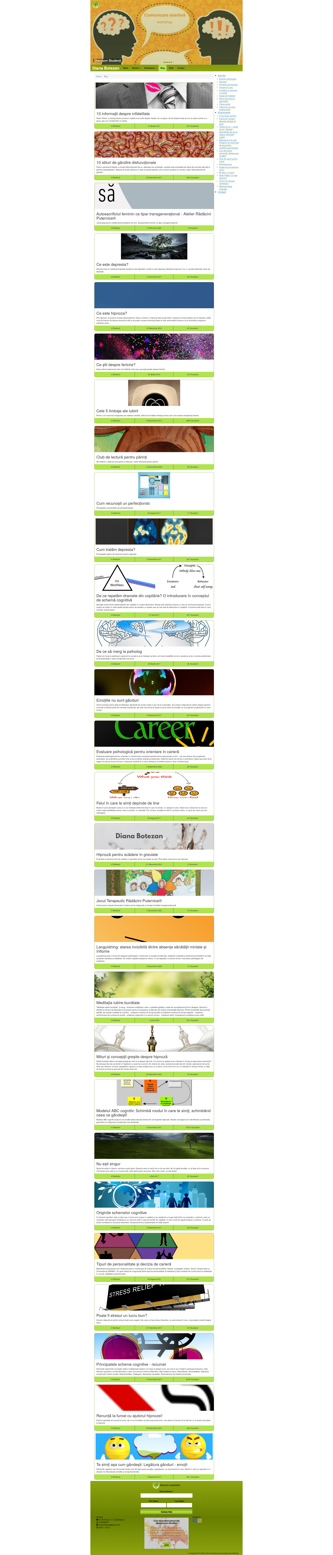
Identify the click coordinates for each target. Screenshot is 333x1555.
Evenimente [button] (149, 68)
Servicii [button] (135, 68)
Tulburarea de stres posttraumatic (227, 108)
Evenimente (224, 112)
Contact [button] (180, 68)
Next (206, 29)
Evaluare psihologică (227, 79)
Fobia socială (224, 104)
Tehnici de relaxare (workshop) (227, 182)
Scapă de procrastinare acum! (228, 168)
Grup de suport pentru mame (228, 160)
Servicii (222, 75)
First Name (153, 1501)
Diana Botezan (105, 68)
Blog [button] (163, 68)
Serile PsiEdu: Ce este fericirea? (228, 176)
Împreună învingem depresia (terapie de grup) (227, 121)
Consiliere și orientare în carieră (228, 91)
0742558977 (104, 1522)
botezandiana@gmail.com (109, 1524)
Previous (127, 29)
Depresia (223, 81)
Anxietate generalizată (228, 84)
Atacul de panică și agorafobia (227, 100)
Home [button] (125, 68)
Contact (222, 192)
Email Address (167, 1491)
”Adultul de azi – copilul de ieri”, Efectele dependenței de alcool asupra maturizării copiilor (228, 132)
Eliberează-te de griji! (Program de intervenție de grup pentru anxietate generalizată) (229, 144)
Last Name (179, 1501)
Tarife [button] (171, 68)
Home (98, 76)
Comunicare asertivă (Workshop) (118, 60)
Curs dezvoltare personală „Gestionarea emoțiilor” (229, 153)
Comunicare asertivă (227, 116)
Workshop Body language (225, 187)
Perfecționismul (225, 164)
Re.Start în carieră (226, 172)
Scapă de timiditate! (227, 96)
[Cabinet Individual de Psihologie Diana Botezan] (195, 1520)
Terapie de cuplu (226, 87)
